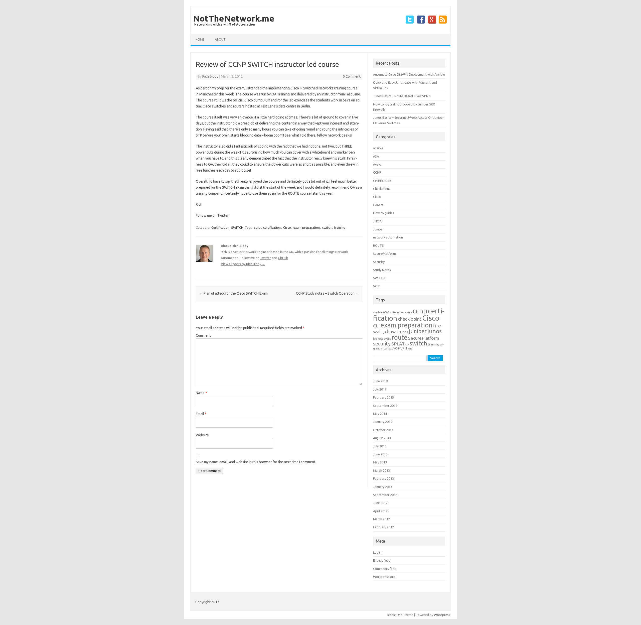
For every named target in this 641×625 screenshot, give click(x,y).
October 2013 (383, 430)
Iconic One (394, 614)
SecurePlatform (384, 253)
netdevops (384, 338)
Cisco (287, 227)
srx (407, 344)
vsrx (410, 348)
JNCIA (377, 221)
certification (272, 227)
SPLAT (398, 343)
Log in (377, 552)
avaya (408, 312)
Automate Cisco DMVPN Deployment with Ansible (409, 74)
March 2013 (381, 470)
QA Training (280, 94)
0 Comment (352, 76)
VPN (403, 348)
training (339, 227)
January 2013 (382, 486)
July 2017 (379, 389)
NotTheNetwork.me (233, 18)
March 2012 (381, 519)
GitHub (283, 258)
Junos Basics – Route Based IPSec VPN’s (402, 96)
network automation (388, 237)
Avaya (377, 164)
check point (409, 319)
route (399, 337)
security (382, 343)
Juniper (378, 229)
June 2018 (380, 381)
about (220, 39)
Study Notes (382, 270)
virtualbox (387, 348)
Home (200, 39)
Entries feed (382, 560)
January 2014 (382, 421)
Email (201, 414)
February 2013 (383, 478)
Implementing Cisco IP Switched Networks (301, 88)
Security (379, 262)
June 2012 (380, 503)
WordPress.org (384, 576)
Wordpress (442, 614)
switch (327, 227)
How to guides (383, 213)
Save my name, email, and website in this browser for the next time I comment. (256, 462)
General (378, 205)
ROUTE (378, 245)
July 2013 (379, 446)
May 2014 (380, 413)
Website (202, 435)
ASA (376, 156)
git (384, 332)
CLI (376, 325)
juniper (418, 331)
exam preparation (306, 227)
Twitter (223, 215)
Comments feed (384, 568)
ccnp (257, 227)
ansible (378, 148)
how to (394, 331)
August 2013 (382, 438)
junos (434, 331)
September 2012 (385, 494)
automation (397, 312)
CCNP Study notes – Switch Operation (327, 293)
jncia (405, 332)
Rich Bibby (210, 76)
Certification (220, 227)
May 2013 (380, 462)
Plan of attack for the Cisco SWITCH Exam (233, 293)
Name (201, 393)
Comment (203, 335)
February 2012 (383, 527)
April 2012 (380, 511)
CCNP (377, 172)
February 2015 (383, 397)
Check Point (381, 188)
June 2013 (380, 454)
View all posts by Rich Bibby (243, 264)
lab (375, 338)
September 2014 (385, 405)
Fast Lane (353, 94)
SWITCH (237, 227)
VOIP (376, 286)
